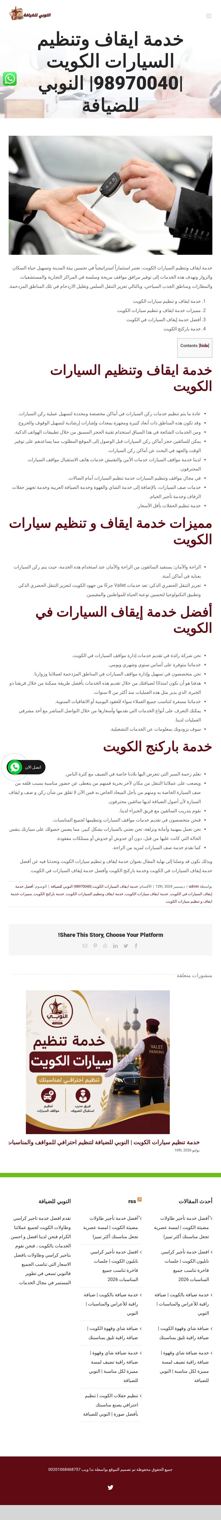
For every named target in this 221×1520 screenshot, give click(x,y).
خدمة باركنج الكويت (49, 894)
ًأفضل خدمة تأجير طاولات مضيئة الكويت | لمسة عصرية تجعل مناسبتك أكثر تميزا (110, 1227)
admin (194, 886)
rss (132, 1201)
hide (204, 345)
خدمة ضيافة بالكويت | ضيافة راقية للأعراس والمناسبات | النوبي (111, 1304)
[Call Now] (15, 767)
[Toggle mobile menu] (209, 16)
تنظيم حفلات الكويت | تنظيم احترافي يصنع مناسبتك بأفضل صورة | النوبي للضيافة (110, 1405)
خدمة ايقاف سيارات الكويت (146, 894)
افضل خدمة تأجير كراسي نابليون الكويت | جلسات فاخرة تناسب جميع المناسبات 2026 (114, 1265)
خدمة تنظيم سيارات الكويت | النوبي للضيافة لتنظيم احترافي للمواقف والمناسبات (97, 1062)
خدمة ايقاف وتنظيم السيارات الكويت (94, 894)
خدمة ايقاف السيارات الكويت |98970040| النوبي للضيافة (94, 886)
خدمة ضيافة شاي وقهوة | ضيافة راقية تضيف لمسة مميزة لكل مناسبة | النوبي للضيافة (113, 1366)
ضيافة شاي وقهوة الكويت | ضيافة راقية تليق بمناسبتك (112, 1333)
